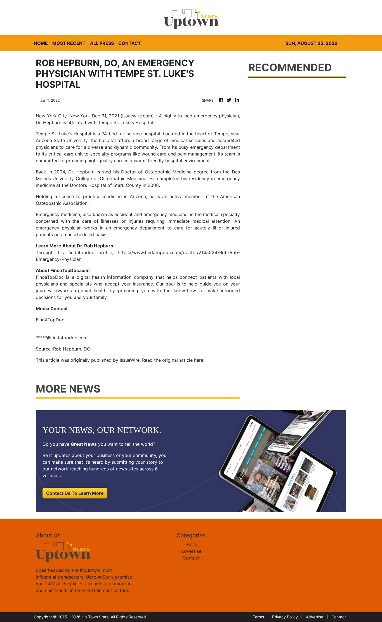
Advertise (191, 551)
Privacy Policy (285, 616)
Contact (191, 558)
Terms (258, 616)
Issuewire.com (137, 116)
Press (191, 544)
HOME (41, 43)
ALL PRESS (102, 43)
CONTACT (129, 43)
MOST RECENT (69, 43)
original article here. (183, 360)
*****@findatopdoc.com (62, 337)
